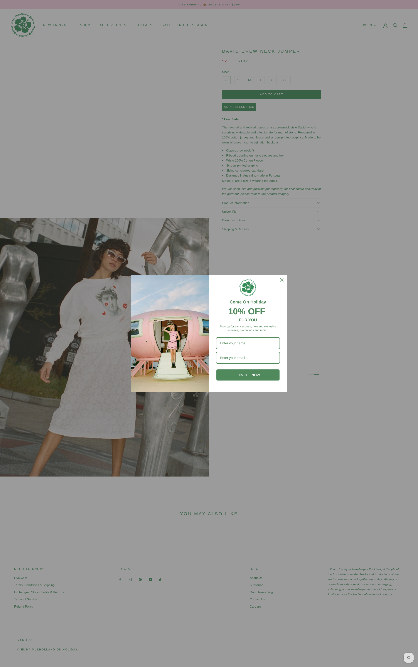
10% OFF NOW (248, 375)
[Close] (281, 280)
